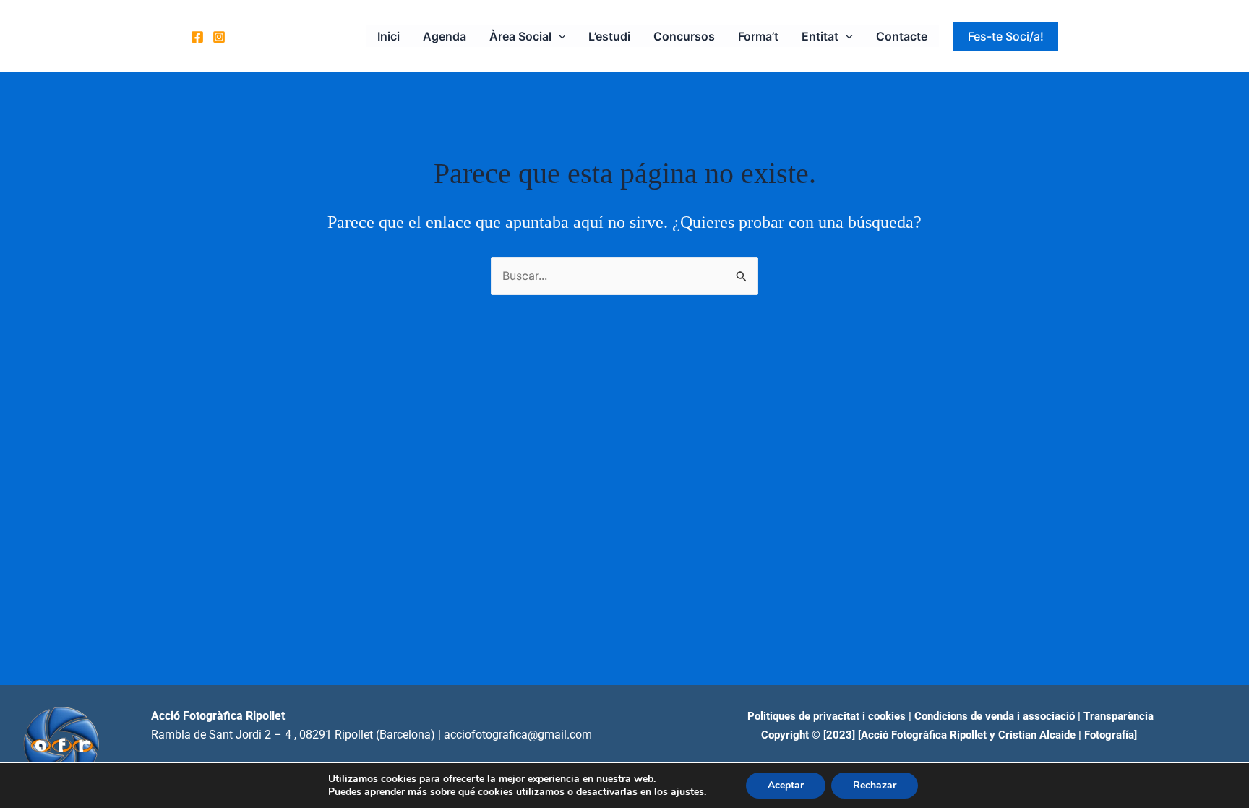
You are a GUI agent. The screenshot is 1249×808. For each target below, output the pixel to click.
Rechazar (874, 785)
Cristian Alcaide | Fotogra (1060, 734)
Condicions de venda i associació (994, 716)
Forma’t (758, 36)
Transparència (1118, 716)
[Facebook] (197, 36)
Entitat (820, 36)
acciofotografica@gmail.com (518, 734)
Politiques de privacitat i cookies (826, 716)
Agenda (444, 36)
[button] (558, 36)
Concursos (684, 36)
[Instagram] (219, 36)
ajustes (687, 792)
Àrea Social (520, 36)
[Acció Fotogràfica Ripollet (922, 734)
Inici (388, 36)
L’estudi (609, 36)
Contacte (901, 36)
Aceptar (786, 785)
